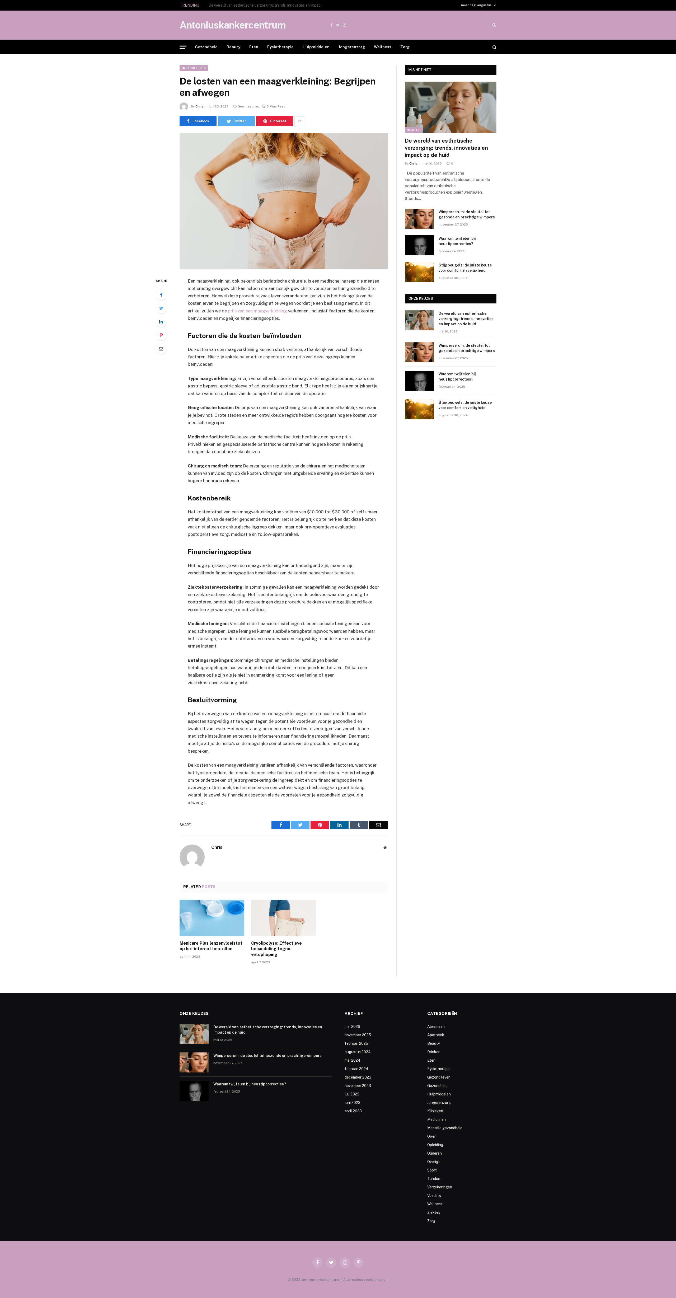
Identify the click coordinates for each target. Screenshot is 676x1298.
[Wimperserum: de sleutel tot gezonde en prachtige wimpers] (419, 219)
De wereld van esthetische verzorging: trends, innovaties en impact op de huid (446, 148)
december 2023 (358, 1077)
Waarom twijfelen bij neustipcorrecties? (457, 241)
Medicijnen (436, 1119)
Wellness (382, 47)
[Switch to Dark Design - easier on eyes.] (493, 25)
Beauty (233, 47)
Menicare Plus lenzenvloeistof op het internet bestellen (211, 946)
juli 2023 (352, 1094)
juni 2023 (352, 1102)
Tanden (433, 1179)
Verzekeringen (439, 1187)
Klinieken (435, 1111)
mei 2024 (352, 1060)
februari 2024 (356, 1069)
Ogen (431, 1136)
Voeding (434, 1195)
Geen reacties (248, 106)
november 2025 (358, 1035)
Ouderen (434, 1153)
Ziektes (433, 1212)
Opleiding (435, 1145)
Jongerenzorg (352, 47)
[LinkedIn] (161, 321)
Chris (199, 106)
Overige (433, 1162)
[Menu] (183, 47)
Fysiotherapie (280, 47)
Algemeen (436, 1026)
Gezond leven (194, 68)
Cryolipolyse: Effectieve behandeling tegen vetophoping (276, 949)
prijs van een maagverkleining (257, 310)
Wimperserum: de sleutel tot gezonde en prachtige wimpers (259, 5)
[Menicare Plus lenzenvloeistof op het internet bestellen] (212, 918)
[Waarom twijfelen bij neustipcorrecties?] (419, 245)
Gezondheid (206, 47)
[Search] (493, 47)
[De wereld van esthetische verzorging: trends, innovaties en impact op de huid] (450, 107)
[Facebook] (161, 294)
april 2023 (353, 1111)
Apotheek (435, 1035)
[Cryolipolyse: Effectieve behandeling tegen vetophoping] (283, 918)
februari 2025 (356, 1043)
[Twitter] (161, 308)
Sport (432, 1170)
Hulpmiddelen (316, 47)
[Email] (161, 348)
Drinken (433, 1052)
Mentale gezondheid (444, 1128)
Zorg (405, 47)
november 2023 (358, 1086)
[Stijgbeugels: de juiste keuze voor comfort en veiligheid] (419, 272)
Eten (253, 47)
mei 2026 (352, 1026)
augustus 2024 (358, 1052)
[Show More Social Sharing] (299, 121)
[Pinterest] (161, 335)
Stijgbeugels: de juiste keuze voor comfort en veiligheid (465, 268)
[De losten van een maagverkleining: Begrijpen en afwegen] (284, 201)
